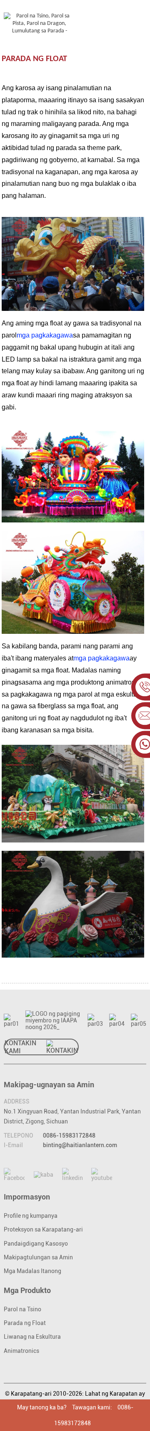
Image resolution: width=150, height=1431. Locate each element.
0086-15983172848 (69, 1135)
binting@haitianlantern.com (80, 1145)
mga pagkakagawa (45, 335)
